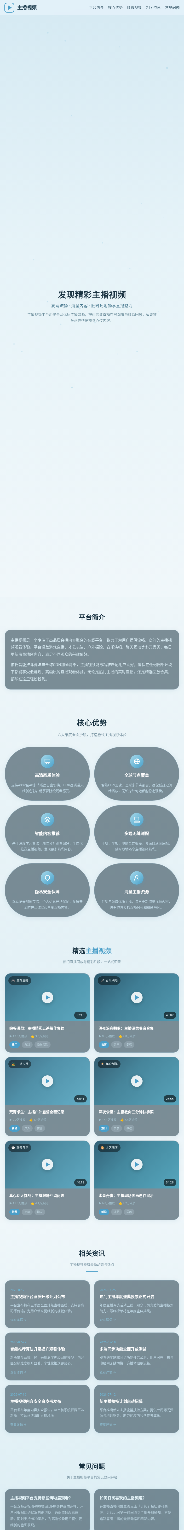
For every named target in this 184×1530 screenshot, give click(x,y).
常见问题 (172, 7)
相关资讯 (153, 7)
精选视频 (134, 7)
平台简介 (96, 7)
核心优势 (115, 7)
